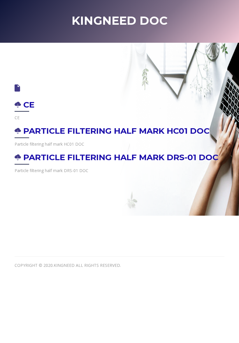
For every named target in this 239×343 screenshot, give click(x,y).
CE (27, 105)
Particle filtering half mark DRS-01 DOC (119, 157)
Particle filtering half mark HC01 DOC (115, 131)
